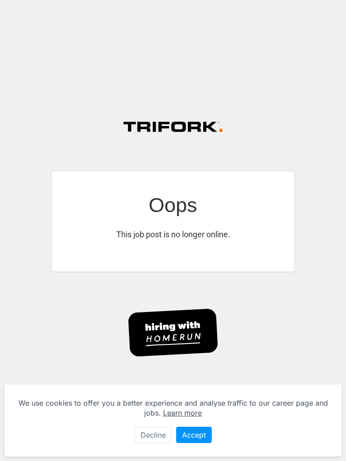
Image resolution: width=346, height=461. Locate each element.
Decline (153, 434)
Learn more (182, 412)
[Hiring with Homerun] (173, 332)
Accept (194, 434)
